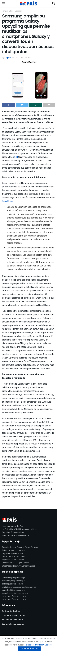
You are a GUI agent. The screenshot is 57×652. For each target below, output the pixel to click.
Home (4, 11)
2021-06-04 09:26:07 (23, 57)
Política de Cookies (11, 611)
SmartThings (8, 201)
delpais (7, 57)
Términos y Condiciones (13, 615)
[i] (17, 157)
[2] (15, 157)
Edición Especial (15, 11)
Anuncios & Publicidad (12, 619)
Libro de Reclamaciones (13, 624)
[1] (28, 150)
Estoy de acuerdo (29, 648)
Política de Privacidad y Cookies (38, 644)
